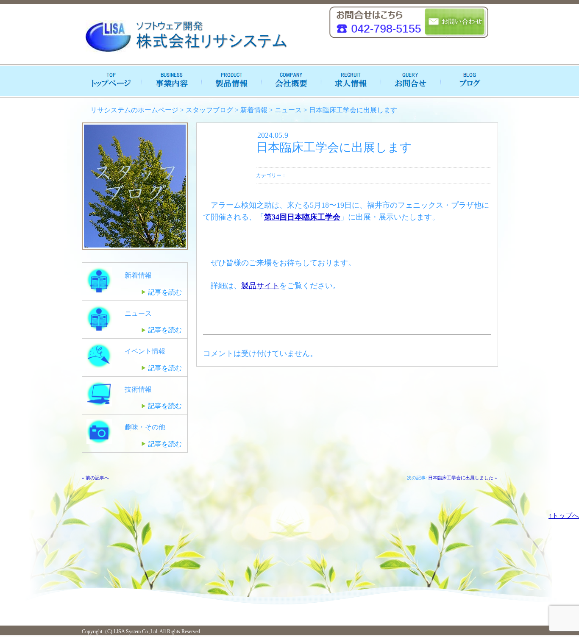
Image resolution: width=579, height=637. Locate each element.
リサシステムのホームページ (134, 110)
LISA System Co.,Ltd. (135, 631)
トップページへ (111, 81)
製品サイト (260, 285)
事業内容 (170, 81)
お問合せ (408, 81)
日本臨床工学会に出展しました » (462, 477)
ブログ (467, 81)
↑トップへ (563, 515)
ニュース (288, 110)
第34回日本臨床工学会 (302, 217)
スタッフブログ (209, 110)
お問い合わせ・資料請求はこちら (455, 22)
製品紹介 (230, 81)
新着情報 (253, 110)
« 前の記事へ (95, 477)
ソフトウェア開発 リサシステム (186, 36)
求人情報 (349, 81)
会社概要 (289, 81)
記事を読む (165, 292)
